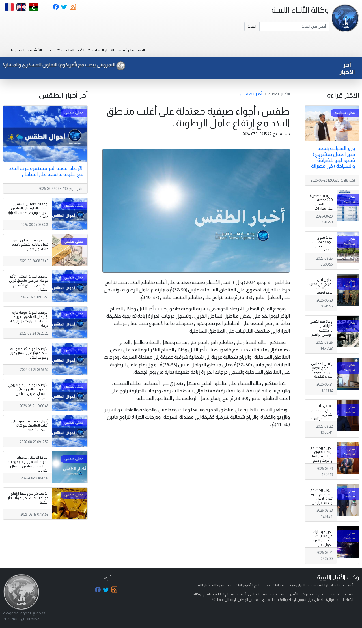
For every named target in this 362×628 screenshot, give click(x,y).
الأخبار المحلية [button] (103, 50)
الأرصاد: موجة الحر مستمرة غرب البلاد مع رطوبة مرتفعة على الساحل (46, 171)
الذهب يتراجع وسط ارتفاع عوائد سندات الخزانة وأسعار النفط (28, 498)
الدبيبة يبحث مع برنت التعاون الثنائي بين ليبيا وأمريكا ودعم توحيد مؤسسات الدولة (321, 461)
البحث (251, 26)
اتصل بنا (17, 50)
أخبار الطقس (251, 94)
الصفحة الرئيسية (131, 50)
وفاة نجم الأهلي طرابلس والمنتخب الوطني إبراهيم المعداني (321, 330)
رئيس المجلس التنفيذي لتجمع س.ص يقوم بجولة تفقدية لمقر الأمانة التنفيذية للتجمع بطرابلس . (321, 377)
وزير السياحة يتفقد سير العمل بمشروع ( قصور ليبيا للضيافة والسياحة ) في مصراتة (333, 157)
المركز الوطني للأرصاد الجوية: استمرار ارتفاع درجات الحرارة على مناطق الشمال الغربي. (28, 463)
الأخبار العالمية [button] (72, 50)
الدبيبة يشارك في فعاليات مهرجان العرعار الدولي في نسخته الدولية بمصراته (321, 542)
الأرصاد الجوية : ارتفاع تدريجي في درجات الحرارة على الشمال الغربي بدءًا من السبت (28, 391)
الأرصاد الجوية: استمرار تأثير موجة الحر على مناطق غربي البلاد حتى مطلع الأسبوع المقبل (28, 282)
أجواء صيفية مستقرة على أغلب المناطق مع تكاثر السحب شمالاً (29, 425)
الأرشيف (35, 50)
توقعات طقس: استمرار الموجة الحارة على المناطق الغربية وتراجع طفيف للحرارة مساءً (28, 210)
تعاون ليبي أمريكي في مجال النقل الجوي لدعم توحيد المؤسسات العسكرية (321, 290)
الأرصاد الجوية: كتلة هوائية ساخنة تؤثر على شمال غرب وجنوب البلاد (28, 353)
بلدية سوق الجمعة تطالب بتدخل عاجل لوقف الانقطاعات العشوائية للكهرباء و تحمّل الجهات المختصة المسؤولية (321, 257)
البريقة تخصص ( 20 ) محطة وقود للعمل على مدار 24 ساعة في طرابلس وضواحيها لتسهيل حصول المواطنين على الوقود (321, 215)
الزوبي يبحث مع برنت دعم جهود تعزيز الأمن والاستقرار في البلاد (321, 498)
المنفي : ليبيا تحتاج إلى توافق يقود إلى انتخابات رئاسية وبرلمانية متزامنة (322, 416)
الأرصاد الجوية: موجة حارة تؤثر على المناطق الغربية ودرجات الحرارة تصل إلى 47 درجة (29, 319)
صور (49, 50)
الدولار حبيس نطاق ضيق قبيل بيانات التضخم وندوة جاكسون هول (30, 244)
